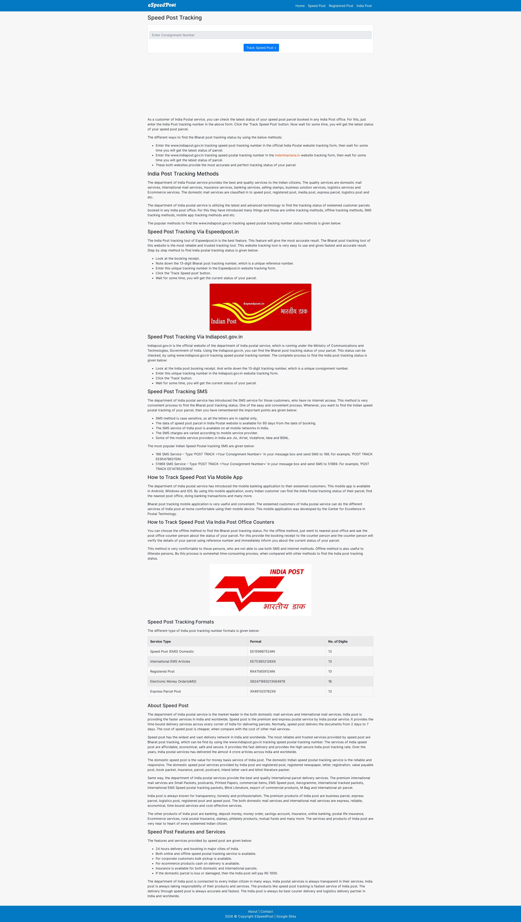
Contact (266, 911)
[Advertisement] (260, 85)
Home (300, 6)
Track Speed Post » (261, 48)
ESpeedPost (264, 916)
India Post (364, 6)
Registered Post (341, 6)
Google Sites (286, 916)
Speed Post (317, 6)
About (252, 911)
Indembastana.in (287, 155)
